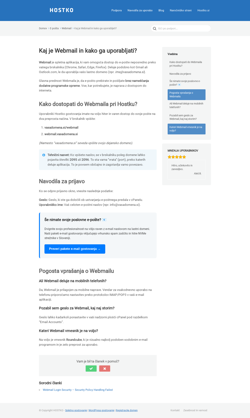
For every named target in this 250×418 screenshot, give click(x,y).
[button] (91, 368)
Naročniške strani (181, 10)
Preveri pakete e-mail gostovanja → (75, 249)
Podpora (116, 10)
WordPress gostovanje (101, 410)
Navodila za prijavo (180, 73)
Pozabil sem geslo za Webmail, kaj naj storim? (183, 117)
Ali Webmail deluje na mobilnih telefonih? (186, 105)
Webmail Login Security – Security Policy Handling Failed (78, 390)
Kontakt (175, 410)
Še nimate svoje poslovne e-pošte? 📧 (184, 83)
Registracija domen (127, 410)
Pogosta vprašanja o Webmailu (181, 94)
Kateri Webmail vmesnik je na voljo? (185, 129)
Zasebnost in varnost (195, 410)
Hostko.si (203, 10)
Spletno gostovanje (76, 410)
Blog (161, 10)
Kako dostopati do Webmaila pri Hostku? (185, 64)
